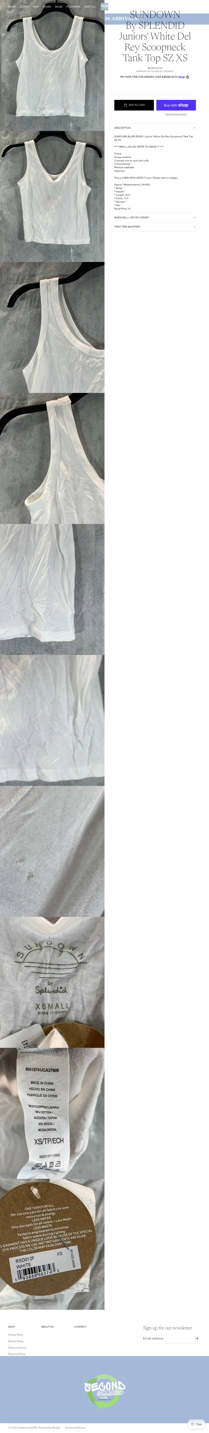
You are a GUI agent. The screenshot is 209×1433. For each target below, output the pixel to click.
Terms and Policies (75, 1427)
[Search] (178, 6)
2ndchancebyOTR (27, 1427)
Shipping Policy (16, 1354)
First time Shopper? (127, 226)
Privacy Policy (15, 1334)
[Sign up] (197, 1338)
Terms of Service (17, 1347)
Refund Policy (15, 1341)
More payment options (176, 114)
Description (122, 128)
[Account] (187, 6)
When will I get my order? (131, 217)
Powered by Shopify (49, 1427)
